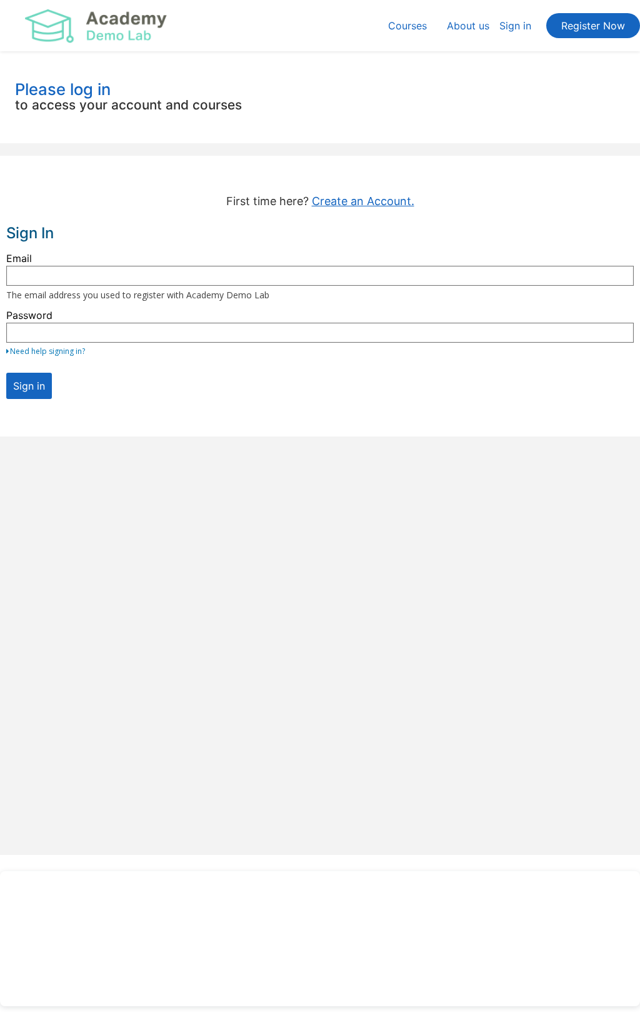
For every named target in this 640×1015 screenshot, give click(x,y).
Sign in (515, 25)
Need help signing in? (47, 351)
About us (468, 25)
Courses (407, 25)
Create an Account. (363, 201)
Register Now (593, 25)
